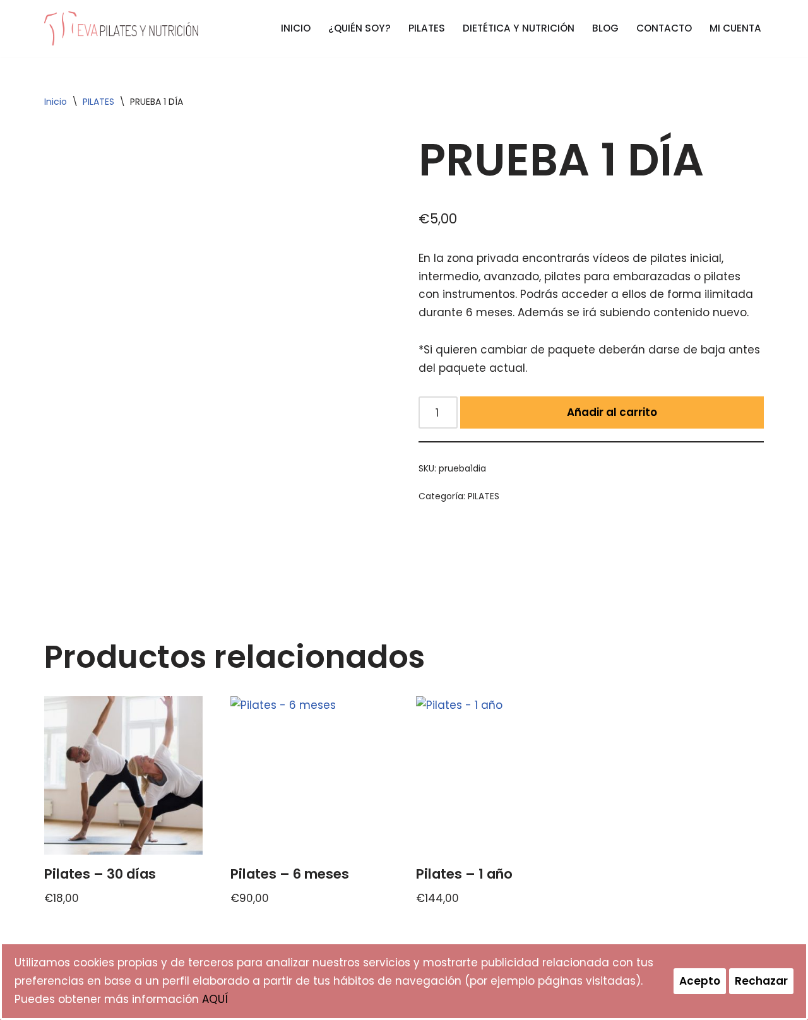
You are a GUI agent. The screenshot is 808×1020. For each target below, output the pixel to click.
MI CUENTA (735, 28)
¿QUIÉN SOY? (359, 28)
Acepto (699, 980)
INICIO (296, 28)
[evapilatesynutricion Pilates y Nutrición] (121, 28)
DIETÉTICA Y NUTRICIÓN (518, 28)
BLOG (605, 28)
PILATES (426, 28)
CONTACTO (664, 28)
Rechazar (761, 980)
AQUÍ (215, 999)
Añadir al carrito (612, 412)
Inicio (55, 101)
